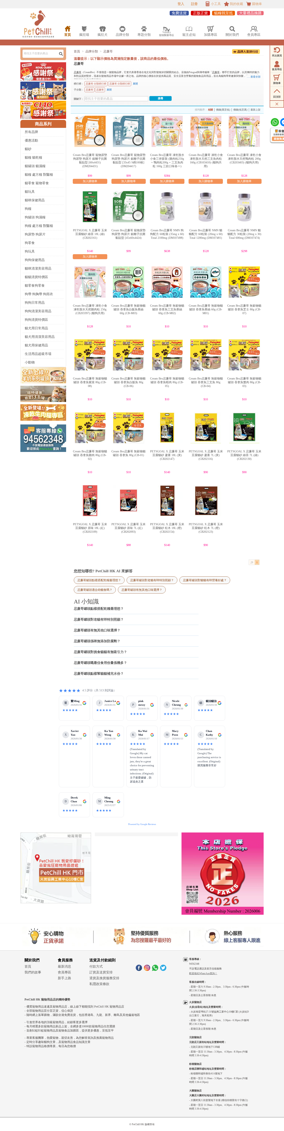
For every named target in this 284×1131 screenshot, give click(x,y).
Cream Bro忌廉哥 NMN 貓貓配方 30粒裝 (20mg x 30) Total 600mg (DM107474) (244, 234)
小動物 (30, 362)
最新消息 (64, 966)
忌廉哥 (108, 51)
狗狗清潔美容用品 (38, 311)
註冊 (194, 4)
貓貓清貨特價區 (36, 277)
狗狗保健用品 (35, 260)
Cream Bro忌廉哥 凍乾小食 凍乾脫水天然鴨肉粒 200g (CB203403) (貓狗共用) (244, 158)
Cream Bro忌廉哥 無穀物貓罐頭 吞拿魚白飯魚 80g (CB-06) (128, 382)
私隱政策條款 (99, 984)
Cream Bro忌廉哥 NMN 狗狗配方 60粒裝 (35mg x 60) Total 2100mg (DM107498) (167, 234)
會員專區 (64, 972)
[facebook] (139, 970)
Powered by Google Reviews (142, 824)
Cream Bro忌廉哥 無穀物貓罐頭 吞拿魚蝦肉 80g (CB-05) (167, 382)
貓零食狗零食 (35, 285)
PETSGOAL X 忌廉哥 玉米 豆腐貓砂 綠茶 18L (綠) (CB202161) (90, 234)
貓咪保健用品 (35, 200)
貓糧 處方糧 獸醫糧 (39, 174)
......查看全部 (254, 76)
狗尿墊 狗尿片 (35, 234)
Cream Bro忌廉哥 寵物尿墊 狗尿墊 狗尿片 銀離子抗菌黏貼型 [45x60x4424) (128, 234)
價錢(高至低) (223, 109)
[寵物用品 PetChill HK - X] (163, 970)
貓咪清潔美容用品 (38, 268)
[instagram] (147, 970)
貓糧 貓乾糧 (33, 157)
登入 (181, 4)
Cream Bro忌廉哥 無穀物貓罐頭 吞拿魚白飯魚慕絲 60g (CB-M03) (128, 309)
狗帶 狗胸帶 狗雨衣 (39, 294)
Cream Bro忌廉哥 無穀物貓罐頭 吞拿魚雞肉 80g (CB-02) (90, 455)
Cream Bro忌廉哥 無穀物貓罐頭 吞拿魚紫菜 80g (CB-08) (90, 382)
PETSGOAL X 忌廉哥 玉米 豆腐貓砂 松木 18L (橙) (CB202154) (167, 528)
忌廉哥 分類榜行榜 (96, 83)
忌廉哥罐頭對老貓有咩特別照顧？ (152, 580)
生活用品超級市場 (38, 354)
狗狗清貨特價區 (36, 319)
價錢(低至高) (240, 109)
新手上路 (64, 978)
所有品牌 (31, 132)
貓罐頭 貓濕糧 (35, 166)
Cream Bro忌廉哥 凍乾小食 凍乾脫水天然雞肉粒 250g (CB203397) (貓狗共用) (90, 309)
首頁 (77, 51)
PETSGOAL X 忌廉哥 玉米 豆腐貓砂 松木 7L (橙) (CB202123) (206, 528)
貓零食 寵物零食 (37, 183)
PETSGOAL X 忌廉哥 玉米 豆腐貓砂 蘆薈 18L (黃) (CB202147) (167, 455)
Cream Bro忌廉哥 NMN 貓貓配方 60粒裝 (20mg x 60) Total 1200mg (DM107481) (206, 234)
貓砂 (28, 149)
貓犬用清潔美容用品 (40, 336)
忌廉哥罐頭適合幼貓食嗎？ (94, 589)
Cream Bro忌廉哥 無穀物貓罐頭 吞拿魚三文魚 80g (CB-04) (206, 382)
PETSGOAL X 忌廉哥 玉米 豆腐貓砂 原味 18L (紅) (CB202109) (90, 528)
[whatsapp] (155, 970)
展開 (135, 83)
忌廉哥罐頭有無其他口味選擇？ (141, 589)
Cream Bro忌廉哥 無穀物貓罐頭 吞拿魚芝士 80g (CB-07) (244, 309)
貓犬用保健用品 (36, 345)
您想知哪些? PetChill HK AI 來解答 (103, 571)
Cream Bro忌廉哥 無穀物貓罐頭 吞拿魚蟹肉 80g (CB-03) (244, 382)
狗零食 (30, 243)
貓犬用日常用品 (36, 328)
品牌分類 (91, 51)
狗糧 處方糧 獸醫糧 (39, 226)
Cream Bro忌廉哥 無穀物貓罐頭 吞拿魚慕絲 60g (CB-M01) (206, 309)
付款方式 (96, 966)
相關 (210, 109)
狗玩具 (30, 251)
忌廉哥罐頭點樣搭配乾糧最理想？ (99, 580)
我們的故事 (33, 972)
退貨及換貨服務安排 (104, 978)
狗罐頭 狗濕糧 (35, 217)
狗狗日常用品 (35, 302)
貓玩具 (30, 191)
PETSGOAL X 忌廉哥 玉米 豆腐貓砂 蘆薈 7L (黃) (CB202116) (206, 455)
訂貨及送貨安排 (101, 972)
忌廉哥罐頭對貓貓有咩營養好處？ (205, 580)
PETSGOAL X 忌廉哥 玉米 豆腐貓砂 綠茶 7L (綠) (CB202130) (244, 455)
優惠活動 (31, 140)
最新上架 (256, 109)
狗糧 (28, 208)
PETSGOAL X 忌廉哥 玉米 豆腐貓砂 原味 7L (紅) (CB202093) (128, 528)
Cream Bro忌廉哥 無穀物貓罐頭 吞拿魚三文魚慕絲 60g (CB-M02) (167, 309)
